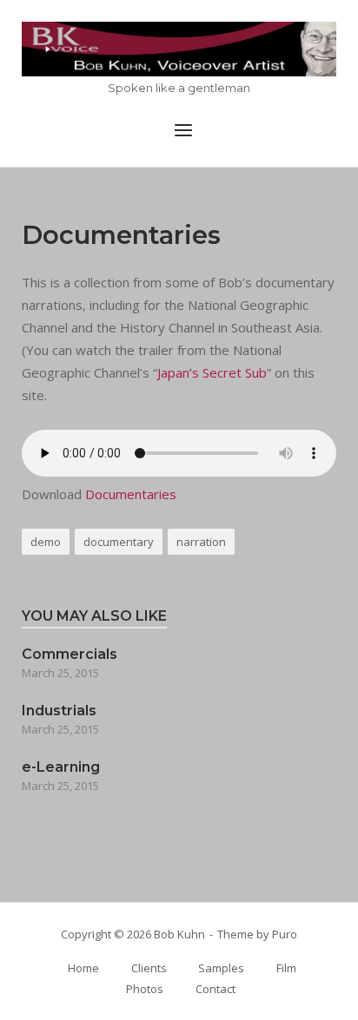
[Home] (179, 49)
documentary (118, 541)
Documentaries (130, 494)
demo (45, 541)
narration (201, 541)
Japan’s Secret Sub (212, 372)
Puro (284, 934)
